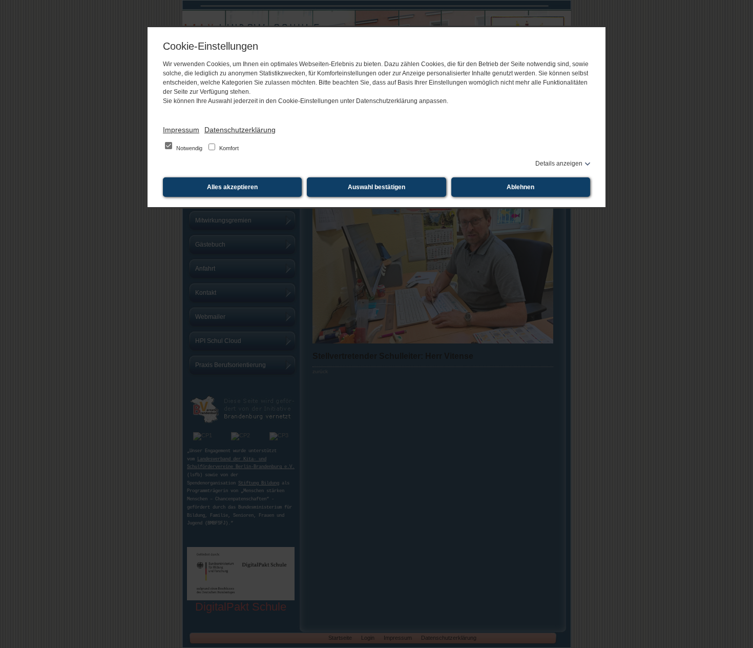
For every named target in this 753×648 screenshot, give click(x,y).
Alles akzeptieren (232, 187)
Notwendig (189, 148)
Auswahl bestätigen (376, 187)
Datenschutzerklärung (240, 130)
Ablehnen (520, 187)
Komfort (228, 148)
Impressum (181, 130)
